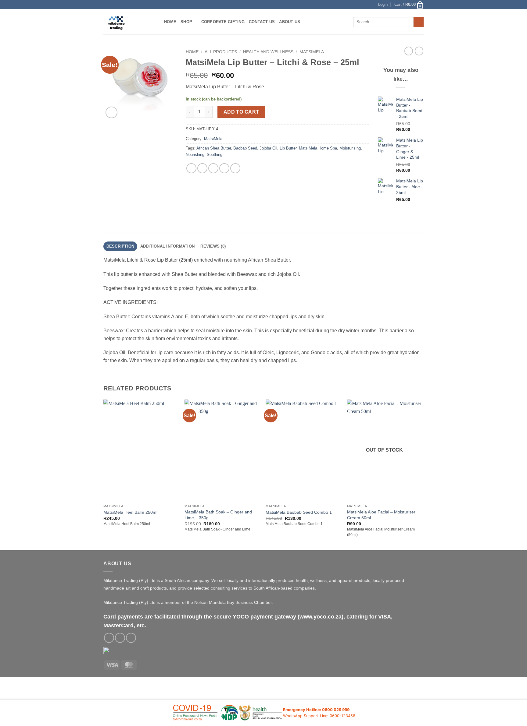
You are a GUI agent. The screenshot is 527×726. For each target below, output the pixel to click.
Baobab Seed (245, 148)
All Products (221, 52)
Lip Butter (288, 148)
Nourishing (195, 154)
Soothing (214, 154)
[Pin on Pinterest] (224, 168)
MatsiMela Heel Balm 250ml (130, 512)
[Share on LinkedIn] (235, 168)
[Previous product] (419, 51)
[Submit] (419, 22)
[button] (383, 4)
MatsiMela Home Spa (318, 148)
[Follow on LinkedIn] (131, 638)
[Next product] (408, 51)
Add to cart (241, 112)
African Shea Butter (213, 148)
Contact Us (262, 21)
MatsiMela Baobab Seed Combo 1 (299, 512)
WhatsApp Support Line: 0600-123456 (319, 716)
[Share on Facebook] (191, 168)
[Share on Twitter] (202, 168)
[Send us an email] (120, 638)
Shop (186, 21)
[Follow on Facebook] (109, 638)
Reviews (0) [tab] (213, 246)
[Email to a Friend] (213, 168)
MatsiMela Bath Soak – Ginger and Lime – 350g (218, 514)
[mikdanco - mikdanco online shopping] (129, 21)
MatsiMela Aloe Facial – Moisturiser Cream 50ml (381, 514)
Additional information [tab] (167, 246)
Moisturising (350, 148)
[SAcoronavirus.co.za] (227, 713)
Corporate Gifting (223, 21)
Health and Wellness (268, 52)
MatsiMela (311, 52)
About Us (289, 21)
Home (170, 21)
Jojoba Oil (268, 148)
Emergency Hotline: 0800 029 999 (316, 709)
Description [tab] (120, 246)
